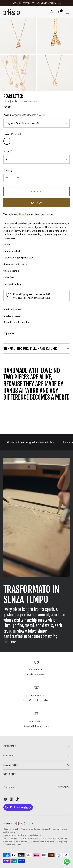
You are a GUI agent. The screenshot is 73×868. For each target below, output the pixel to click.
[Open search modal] (51, 12)
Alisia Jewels (10, 101)
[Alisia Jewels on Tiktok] (17, 799)
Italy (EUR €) (25, 823)
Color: (12, 134)
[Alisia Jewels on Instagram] (11, 799)
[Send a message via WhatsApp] (66, 861)
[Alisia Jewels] (11, 12)
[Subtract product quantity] (7, 178)
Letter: (7, 151)
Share (11, 333)
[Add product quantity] (18, 178)
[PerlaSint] (6, 141)
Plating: (24, 115)
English (6, 823)
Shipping (23, 214)
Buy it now (36, 202)
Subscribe (64, 787)
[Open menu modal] (68, 12)
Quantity (7, 170)
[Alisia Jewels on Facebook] (5, 799)
